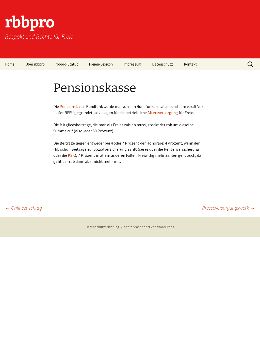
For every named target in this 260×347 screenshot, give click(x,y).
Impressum (132, 64)
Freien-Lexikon (101, 64)
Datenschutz (162, 64)
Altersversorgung (163, 112)
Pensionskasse (73, 106)
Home (9, 64)
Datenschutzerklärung (102, 227)
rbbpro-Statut (67, 64)
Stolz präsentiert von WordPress (149, 227)
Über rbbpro (35, 64)
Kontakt (190, 64)
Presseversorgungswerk (228, 207)
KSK (71, 155)
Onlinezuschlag (23, 207)
